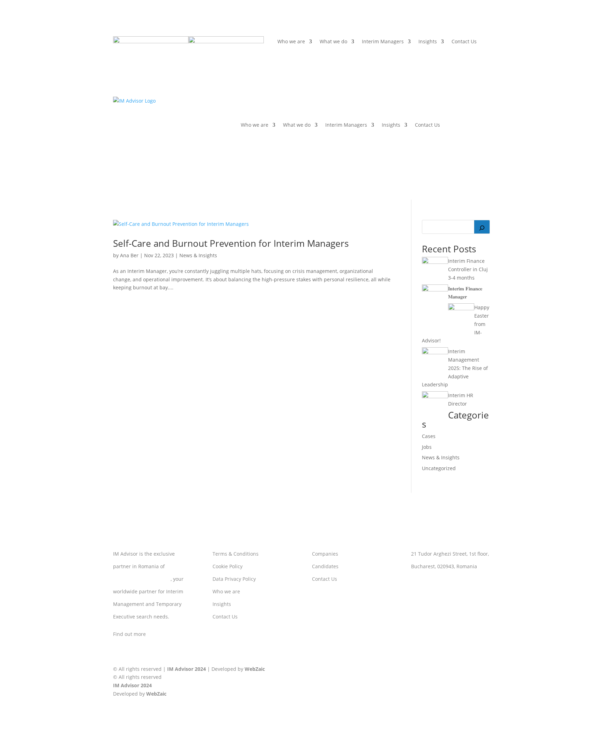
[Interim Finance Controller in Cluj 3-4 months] (435, 262)
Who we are (291, 42)
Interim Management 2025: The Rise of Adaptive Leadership (455, 368)
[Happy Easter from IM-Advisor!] (461, 308)
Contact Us (464, 42)
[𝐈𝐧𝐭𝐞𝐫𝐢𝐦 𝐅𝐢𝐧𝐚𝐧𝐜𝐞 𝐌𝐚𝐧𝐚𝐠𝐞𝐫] (435, 289)
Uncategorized (439, 468)
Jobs (427, 447)
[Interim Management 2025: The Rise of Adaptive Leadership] (435, 352)
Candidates (325, 566)
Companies (325, 553)
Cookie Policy (228, 566)
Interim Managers (383, 42)
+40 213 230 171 (430, 589)
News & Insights (198, 255)
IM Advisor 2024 (186, 669)
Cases (429, 436)
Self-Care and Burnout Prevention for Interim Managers (231, 243)
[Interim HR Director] (435, 396)
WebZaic (255, 669)
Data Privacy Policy (234, 579)
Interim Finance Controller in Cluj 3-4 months (468, 269)
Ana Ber (129, 255)
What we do (333, 42)
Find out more (129, 634)
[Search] (482, 227)
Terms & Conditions (236, 553)
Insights (427, 42)
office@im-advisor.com (437, 579)
